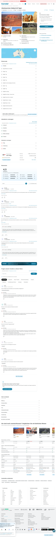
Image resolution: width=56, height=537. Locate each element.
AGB (50, 28)
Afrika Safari (45, 491)
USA (19, 504)
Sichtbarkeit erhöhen (17, 521)
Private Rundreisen (46, 504)
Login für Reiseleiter (31, 517)
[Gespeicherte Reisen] (51, 4)
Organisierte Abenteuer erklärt (19, 515)
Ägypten (3, 496)
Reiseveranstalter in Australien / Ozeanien (21, 480)
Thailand (12, 495)
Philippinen (12, 492)
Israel (3, 504)
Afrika (3, 490)
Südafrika (3, 500)
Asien (3, 491)
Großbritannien (13, 500)
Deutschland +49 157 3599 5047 (45, 517)
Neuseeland (12, 491)
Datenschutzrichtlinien (42, 29)
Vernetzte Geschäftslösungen (19, 516)
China (3, 501)
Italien (11, 504)
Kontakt (42, 515)
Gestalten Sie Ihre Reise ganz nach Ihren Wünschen (47, 40)
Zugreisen (44, 500)
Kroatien (20, 490)
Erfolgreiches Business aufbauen (19, 519)
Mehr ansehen (15, 469)
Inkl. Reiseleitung (7, 482)
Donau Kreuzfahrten (13, 497)
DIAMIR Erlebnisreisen (33, 495)
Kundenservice (43, 516)
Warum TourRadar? (4, 520)
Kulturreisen (45, 497)
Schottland (20, 495)
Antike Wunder (37, 480)
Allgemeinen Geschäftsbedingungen (7, 533)
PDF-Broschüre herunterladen (46, 35)
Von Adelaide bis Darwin (11, 480)
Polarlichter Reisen (46, 495)
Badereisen (45, 501)
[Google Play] (51, 529)
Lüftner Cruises (32, 497)
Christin (10, 203)
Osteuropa (20, 492)
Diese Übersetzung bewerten (33, 63)
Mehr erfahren (34, 159)
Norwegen (20, 491)
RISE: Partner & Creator (31, 521)
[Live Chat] (54, 531)
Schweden (20, 496)
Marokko (3, 497)
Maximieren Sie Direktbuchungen (19, 522)
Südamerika (4, 495)
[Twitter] (18, 529)
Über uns (2, 515)
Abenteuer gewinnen (6, 519)
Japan (11, 490)
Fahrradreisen (45, 492)
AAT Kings (4, 292)
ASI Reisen (31, 490)
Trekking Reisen (45, 496)
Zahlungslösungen (17, 520)
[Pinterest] (22, 529)
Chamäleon (31, 492)
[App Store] (44, 529)
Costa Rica (20, 501)
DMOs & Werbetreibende (31, 522)
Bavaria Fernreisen (32, 491)
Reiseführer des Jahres (31, 515)
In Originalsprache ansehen (12, 63)
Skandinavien (20, 497)
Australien (3, 492)
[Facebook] (15, 529)
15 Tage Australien (4, 480)
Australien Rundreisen (31, 480)
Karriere (4, 516)
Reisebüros (29, 520)
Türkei (19, 500)
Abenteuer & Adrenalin (44, 480)
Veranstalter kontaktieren (45, 37)
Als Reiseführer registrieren (32, 516)
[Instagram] (20, 529)
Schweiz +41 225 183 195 (44, 519)
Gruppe (3, 482)
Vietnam (12, 496)
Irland (11, 501)
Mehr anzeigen (3, 193)
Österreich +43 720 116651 (45, 518)
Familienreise (50, 480)
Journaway (31, 496)
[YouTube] (25, 529)
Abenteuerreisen (45, 490)
